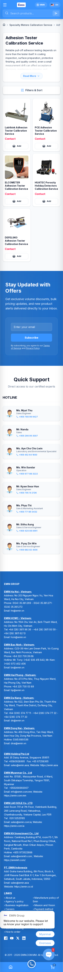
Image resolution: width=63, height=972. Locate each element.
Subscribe (31, 337)
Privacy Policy (32, 348)
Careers (10, 909)
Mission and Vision (44, 905)
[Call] (31, 967)
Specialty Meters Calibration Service (30, 25)
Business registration (17, 905)
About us (10, 897)
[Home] (4, 24)
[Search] (56, 13)
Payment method (43, 909)
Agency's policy (15, 901)
